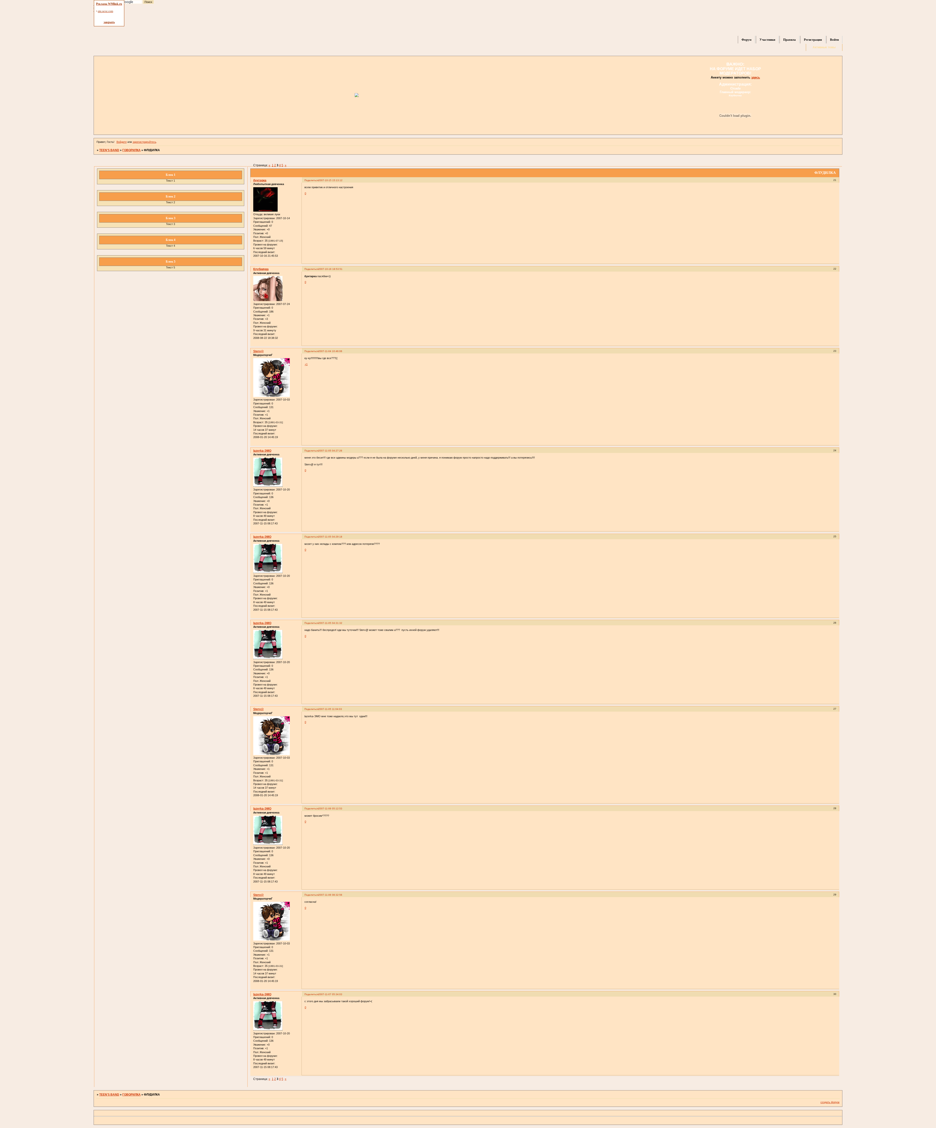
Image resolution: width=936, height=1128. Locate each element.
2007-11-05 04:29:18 (330, 536)
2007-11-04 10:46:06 (330, 351)
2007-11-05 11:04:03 (330, 709)
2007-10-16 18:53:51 (330, 269)
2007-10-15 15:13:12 (330, 180)
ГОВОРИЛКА (131, 150)
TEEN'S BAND (109, 150)
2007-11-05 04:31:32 (330, 623)
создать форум (829, 1102)
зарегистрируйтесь (144, 141)
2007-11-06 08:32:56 (330, 894)
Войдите (122, 141)
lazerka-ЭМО (262, 450)
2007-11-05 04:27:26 (330, 450)
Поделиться (311, 180)
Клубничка (261, 269)
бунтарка (259, 180)
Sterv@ (258, 351)
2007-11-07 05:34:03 (330, 994)
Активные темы (824, 47)
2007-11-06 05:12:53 (330, 808)
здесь (755, 77)
